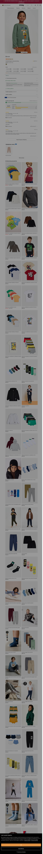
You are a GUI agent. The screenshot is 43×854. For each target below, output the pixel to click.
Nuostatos (21, 848)
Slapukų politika (27, 840)
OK (21, 845)
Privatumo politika (34, 840)
